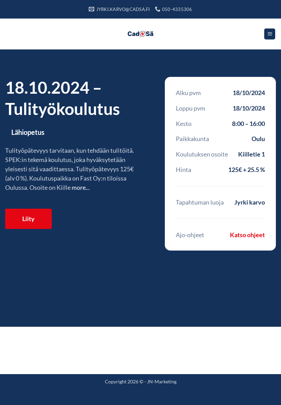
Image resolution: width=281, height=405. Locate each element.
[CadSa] (140, 34)
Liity (28, 218)
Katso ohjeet (247, 235)
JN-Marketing (161, 381)
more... (81, 187)
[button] (269, 34)
